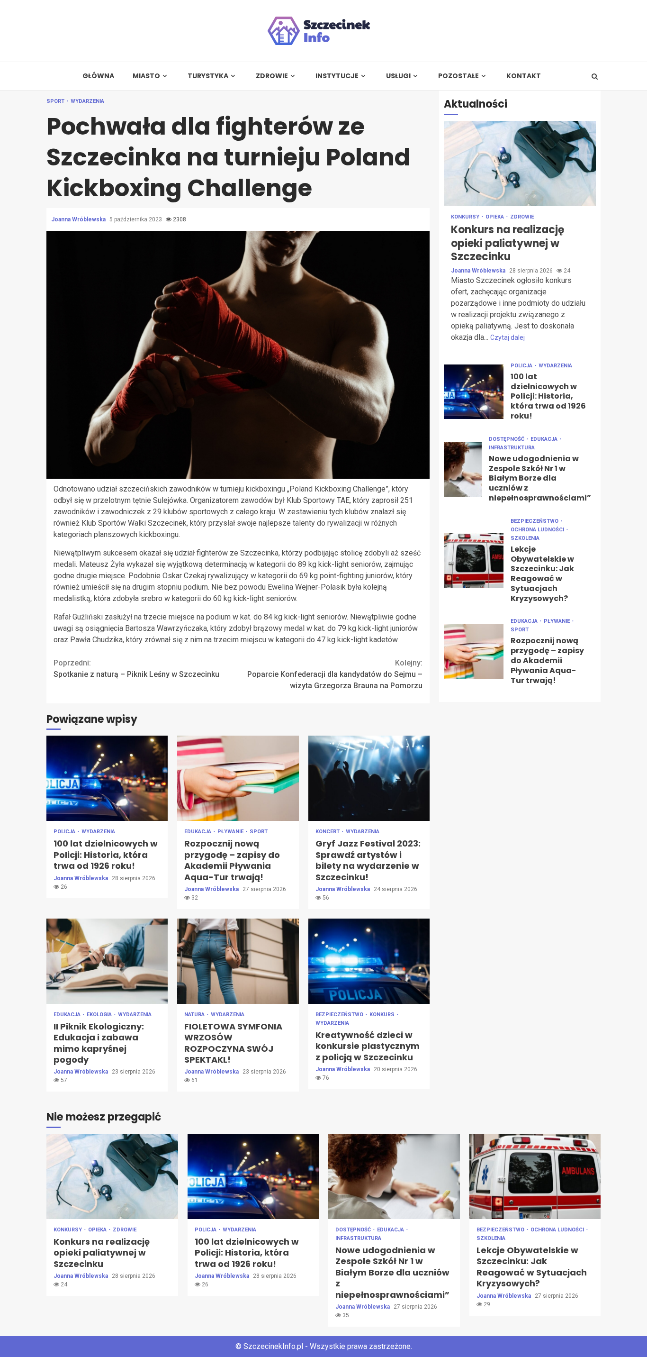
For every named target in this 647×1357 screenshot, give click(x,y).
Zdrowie (272, 76)
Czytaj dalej (507, 337)
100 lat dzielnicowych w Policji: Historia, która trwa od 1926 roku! (107, 778)
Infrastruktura (512, 447)
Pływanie (231, 831)
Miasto (146, 76)
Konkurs (382, 1014)
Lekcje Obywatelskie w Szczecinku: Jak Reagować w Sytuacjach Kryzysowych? (473, 560)
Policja (65, 831)
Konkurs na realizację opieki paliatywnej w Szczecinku (520, 163)
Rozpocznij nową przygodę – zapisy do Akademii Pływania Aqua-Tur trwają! (237, 778)
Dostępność (507, 438)
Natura (195, 1014)
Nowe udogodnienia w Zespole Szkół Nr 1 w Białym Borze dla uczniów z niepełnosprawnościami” (463, 469)
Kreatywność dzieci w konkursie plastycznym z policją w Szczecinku (369, 961)
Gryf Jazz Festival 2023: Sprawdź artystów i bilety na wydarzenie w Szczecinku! (369, 778)
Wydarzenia (87, 101)
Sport (56, 101)
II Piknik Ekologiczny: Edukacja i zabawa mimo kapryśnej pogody (107, 961)
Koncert (328, 831)
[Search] (595, 76)
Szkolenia (525, 537)
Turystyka (208, 76)
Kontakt (523, 76)
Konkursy (466, 216)
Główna (98, 76)
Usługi (398, 76)
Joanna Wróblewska (79, 219)
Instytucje (337, 76)
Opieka (495, 216)
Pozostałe (458, 76)
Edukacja (198, 831)
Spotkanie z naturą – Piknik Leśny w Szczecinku (136, 668)
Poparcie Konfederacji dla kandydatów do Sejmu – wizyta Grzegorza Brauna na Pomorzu (334, 674)
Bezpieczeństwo (340, 1014)
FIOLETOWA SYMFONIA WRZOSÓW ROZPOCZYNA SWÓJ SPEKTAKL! (237, 961)
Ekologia (100, 1014)
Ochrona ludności (538, 529)
